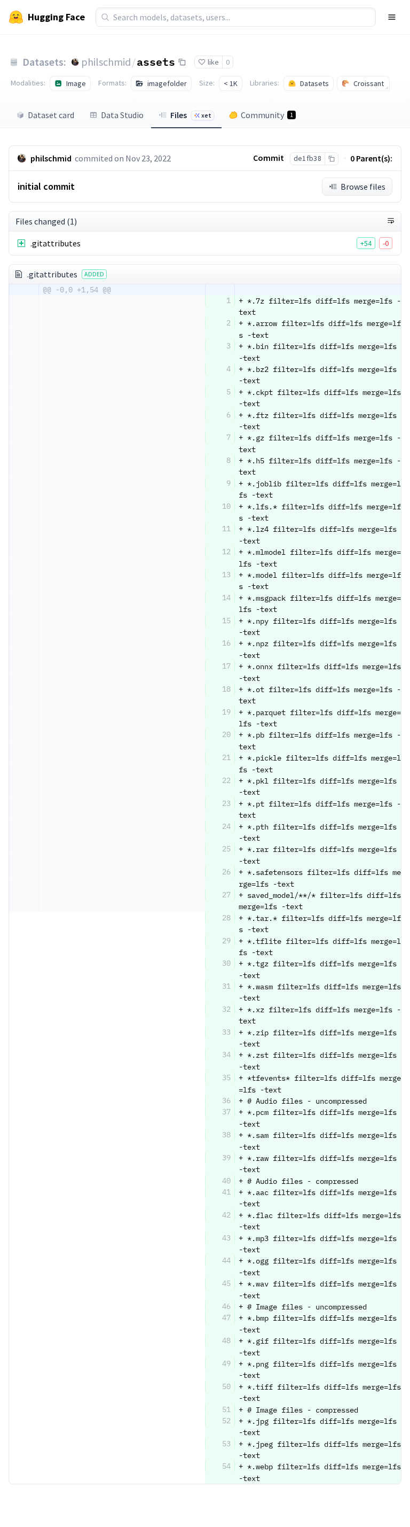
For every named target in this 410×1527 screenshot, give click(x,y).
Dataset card (51, 115)
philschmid (106, 61)
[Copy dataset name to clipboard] (182, 62)
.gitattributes (55, 243)
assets (156, 61)
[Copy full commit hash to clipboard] (331, 159)
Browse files (363, 186)
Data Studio (122, 115)
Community (267, 115)
